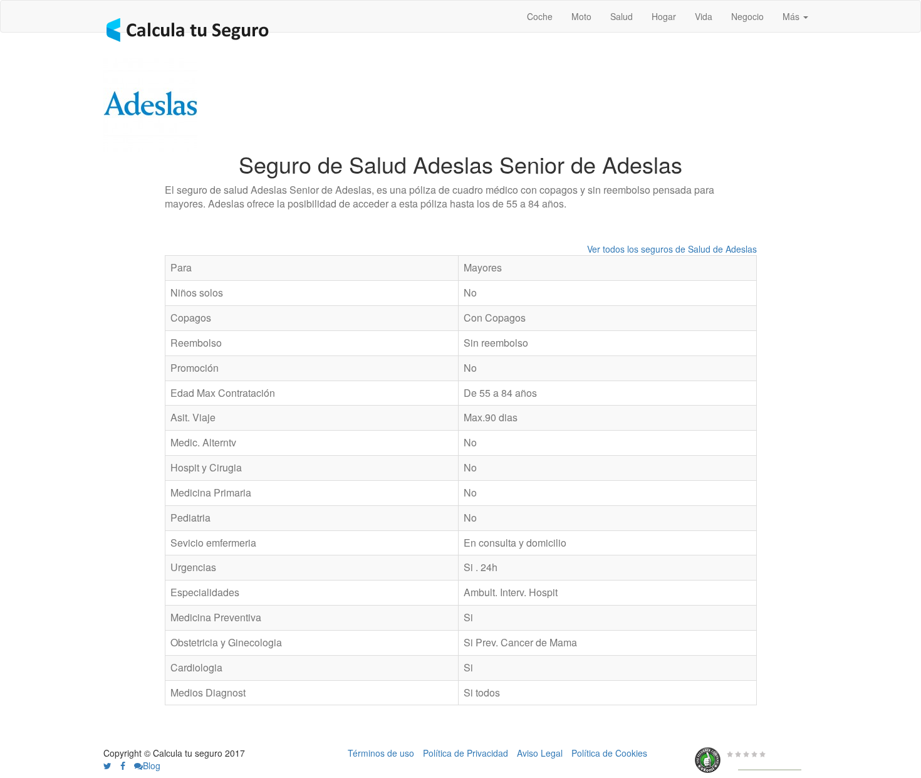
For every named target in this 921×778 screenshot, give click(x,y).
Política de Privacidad (465, 753)
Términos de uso (381, 753)
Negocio (747, 16)
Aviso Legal (540, 753)
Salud (621, 16)
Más (792, 16)
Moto (581, 16)
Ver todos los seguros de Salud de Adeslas (672, 249)
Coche (540, 16)
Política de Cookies (609, 753)
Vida (703, 16)
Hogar (664, 16)
